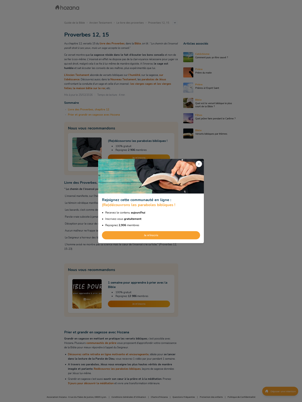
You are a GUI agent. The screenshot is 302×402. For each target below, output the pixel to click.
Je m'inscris (151, 235)
